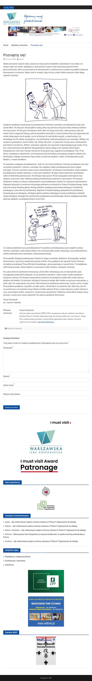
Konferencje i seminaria (15, 561)
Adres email (8, 385)
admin (21, 59)
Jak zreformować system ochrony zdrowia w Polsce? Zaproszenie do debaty (43, 522)
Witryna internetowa (11, 394)
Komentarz (7, 348)
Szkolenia (9, 565)
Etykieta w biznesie (14, 328)
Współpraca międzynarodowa (17, 557)
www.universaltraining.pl (45, 322)
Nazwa (6, 376)
